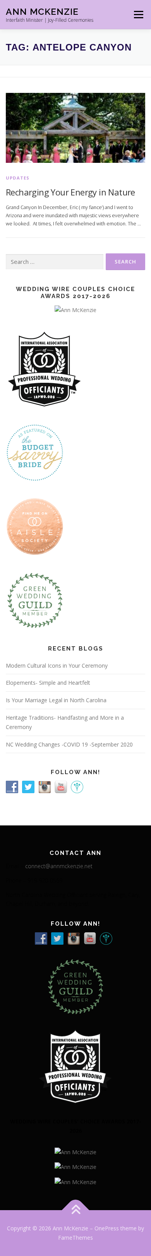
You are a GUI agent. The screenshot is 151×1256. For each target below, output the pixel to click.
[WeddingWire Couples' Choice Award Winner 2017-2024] (75, 1181)
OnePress (106, 1228)
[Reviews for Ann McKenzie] (35, 599)
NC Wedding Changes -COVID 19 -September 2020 (69, 744)
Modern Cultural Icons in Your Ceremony (57, 665)
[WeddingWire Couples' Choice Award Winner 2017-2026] (75, 1151)
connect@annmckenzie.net (59, 866)
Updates (17, 178)
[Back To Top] (75, 1210)
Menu (138, 14)
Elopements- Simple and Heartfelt (48, 682)
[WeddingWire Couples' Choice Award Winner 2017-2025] (75, 1166)
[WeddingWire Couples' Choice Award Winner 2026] (75, 309)
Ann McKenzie (42, 11)
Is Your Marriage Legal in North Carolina (56, 700)
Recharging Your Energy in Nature (70, 192)
